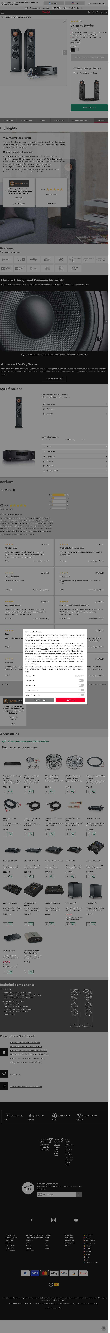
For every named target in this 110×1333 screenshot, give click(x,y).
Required (29, 676)
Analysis (28, 680)
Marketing (29, 685)
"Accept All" (46, 656)
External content (31, 695)
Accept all (70, 700)
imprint (27, 671)
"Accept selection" (31, 664)
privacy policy (72, 669)
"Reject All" (44, 648)
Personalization (31, 690)
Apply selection (40, 700)
